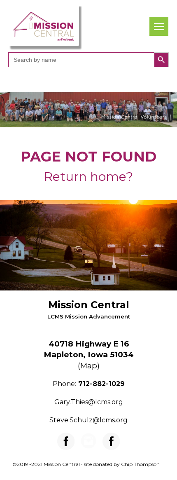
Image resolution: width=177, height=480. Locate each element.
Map (88, 365)
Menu (159, 26)
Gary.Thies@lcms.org (88, 402)
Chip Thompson (140, 464)
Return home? (88, 176)
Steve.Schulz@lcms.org (88, 420)
